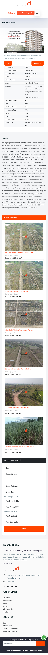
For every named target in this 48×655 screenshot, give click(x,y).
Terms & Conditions (10, 629)
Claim (25, 650)
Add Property (27, 13)
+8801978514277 (13, 582)
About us (6, 598)
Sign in (12, 13)
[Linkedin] (12, 587)
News (5, 606)
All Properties (8, 609)
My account (7, 626)
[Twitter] (8, 587)
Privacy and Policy (10, 631)
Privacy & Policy (36, 650)
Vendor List (7, 601)
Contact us (7, 612)
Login (5, 623)
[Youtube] (16, 587)
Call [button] (8, 63)
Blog (5, 603)
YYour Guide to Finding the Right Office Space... (23, 551)
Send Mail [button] (37, 63)
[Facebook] (4, 587)
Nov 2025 (9, 564)
